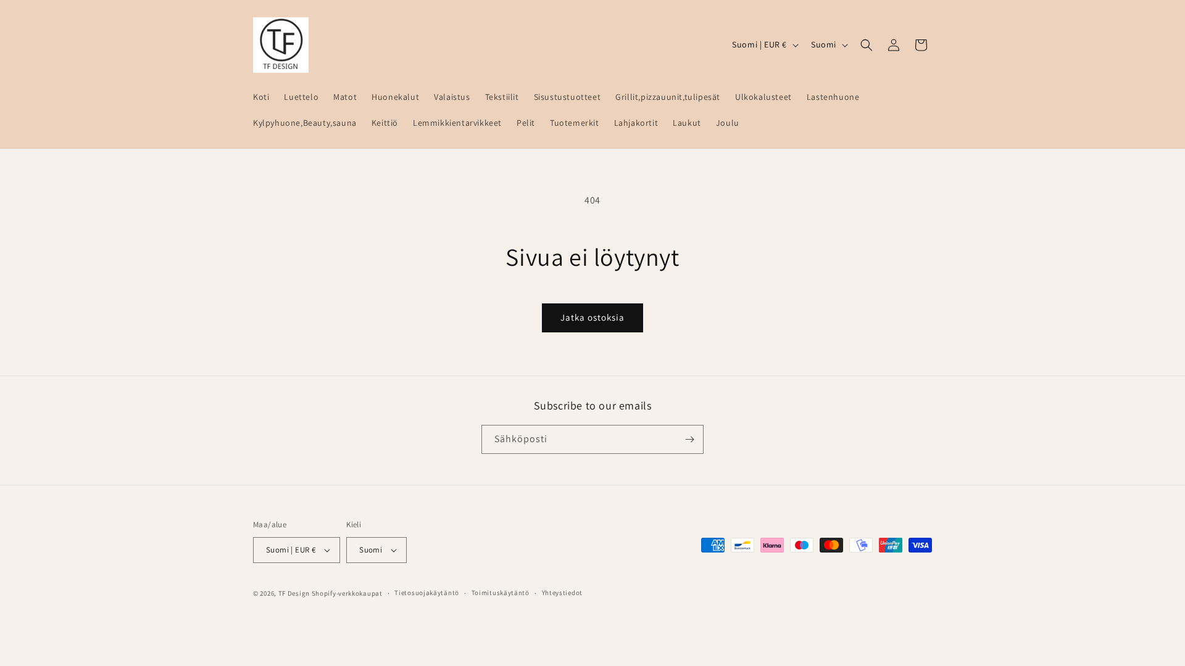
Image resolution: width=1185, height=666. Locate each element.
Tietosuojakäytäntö (426, 592)
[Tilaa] (689, 439)
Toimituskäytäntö (501, 592)
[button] (866, 45)
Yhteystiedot (562, 592)
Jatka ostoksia (592, 317)
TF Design (294, 593)
